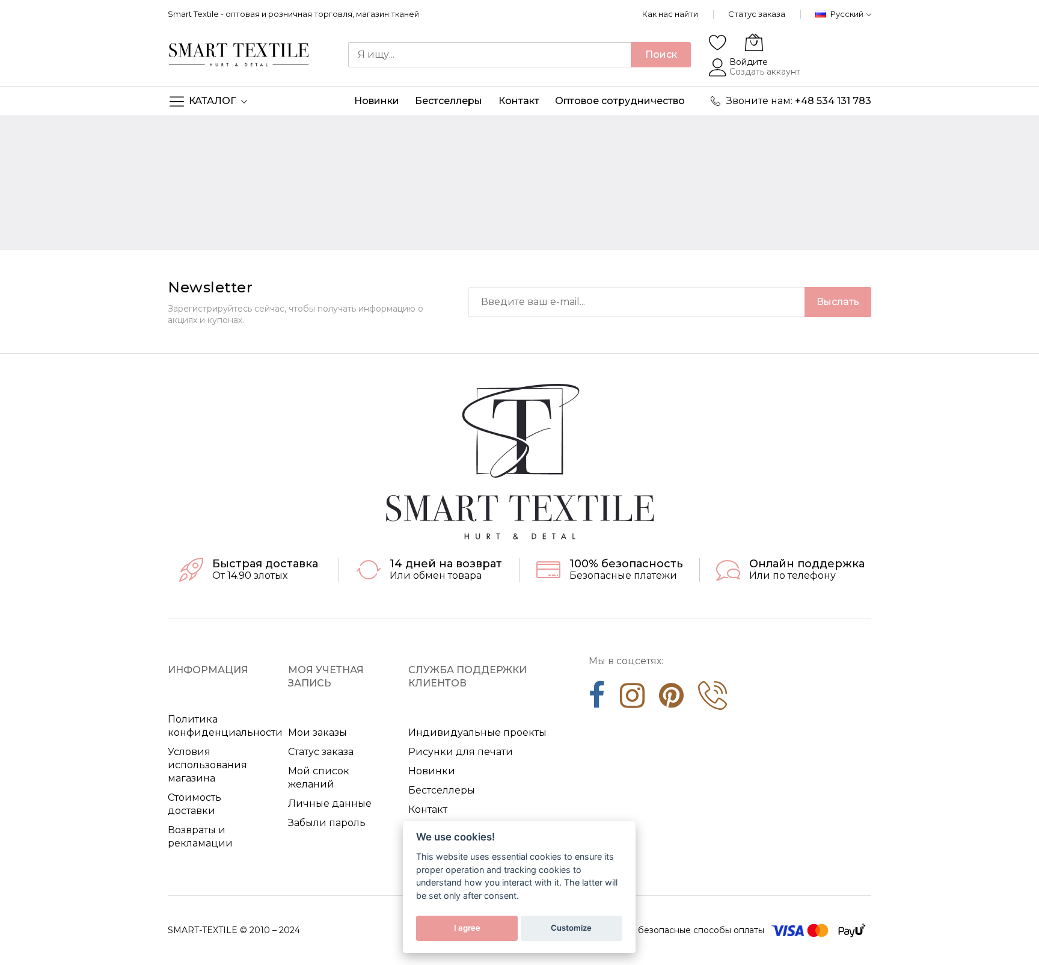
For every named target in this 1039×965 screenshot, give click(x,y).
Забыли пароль (327, 822)
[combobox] (489, 54)
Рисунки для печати (460, 751)
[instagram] (632, 699)
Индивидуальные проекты (477, 732)
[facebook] (597, 699)
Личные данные (330, 803)
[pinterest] (671, 699)
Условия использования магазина (207, 765)
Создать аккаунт (764, 71)
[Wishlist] (718, 42)
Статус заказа (756, 14)
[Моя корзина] (754, 42)
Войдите (748, 62)
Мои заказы (317, 732)
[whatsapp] (712, 699)
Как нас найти (670, 14)
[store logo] (239, 54)
